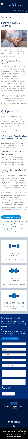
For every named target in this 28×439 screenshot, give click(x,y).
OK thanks (9, 436)
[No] (26, 433)
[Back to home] (14, 4)
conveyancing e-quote (10, 339)
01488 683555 (13, 321)
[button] (2, 4)
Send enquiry (8, 393)
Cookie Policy (17, 436)
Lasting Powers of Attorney (11, 24)
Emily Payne (6, 225)
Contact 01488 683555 (19, 10)
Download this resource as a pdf (11, 217)
